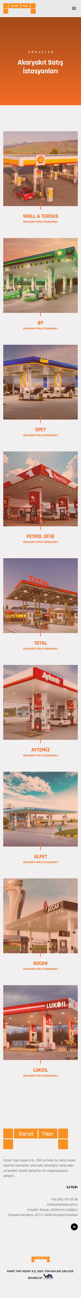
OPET (40, 429)
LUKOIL (40, 1070)
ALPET (40, 856)
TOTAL (40, 643)
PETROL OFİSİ (40, 536)
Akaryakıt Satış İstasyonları (40, 222)
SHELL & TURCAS (40, 216)
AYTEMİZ (40, 750)
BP (40, 323)
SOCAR (40, 963)
